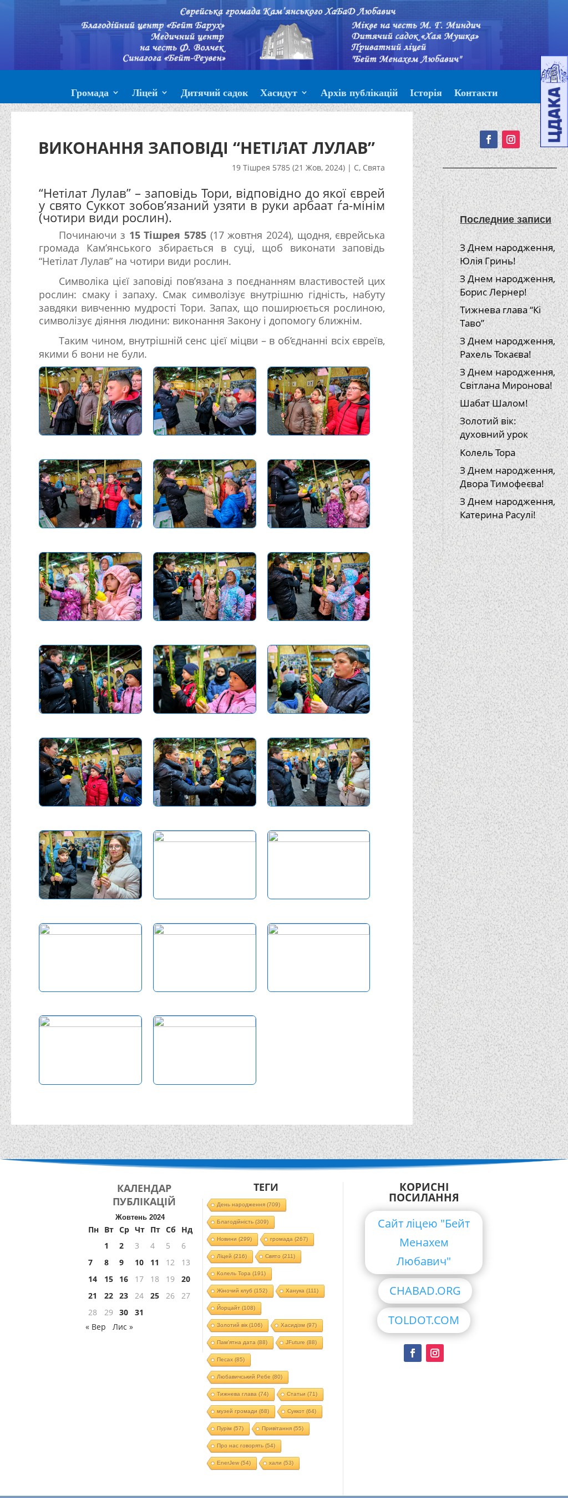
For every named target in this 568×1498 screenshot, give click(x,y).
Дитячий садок (214, 93)
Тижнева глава (242, 1394)
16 (123, 1279)
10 (139, 1262)
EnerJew (234, 1463)
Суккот (301, 1411)
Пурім (230, 1428)
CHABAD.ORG (425, 1290)
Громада (90, 93)
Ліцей (145, 93)
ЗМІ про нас (284, 120)
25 (154, 1295)
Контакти (476, 93)
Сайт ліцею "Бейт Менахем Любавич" (424, 1242)
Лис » (123, 1326)
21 (92, 1295)
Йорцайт (236, 1308)
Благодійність (242, 1222)
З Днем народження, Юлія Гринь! (507, 254)
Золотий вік (239, 1325)
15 (108, 1279)
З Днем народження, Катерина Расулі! (507, 508)
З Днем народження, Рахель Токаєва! (507, 347)
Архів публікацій (359, 93)
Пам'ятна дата (242, 1342)
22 (108, 1295)
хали (281, 1463)
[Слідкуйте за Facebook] (413, 1353)
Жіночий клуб (242, 1290)
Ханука (302, 1290)
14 (92, 1279)
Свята (374, 167)
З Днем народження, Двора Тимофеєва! (507, 477)
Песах (231, 1359)
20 (185, 1279)
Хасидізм (299, 1325)
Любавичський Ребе (249, 1377)
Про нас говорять (246, 1445)
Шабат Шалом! (494, 403)
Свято (280, 1256)
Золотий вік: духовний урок (494, 427)
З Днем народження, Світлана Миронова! (507, 378)
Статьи (302, 1394)
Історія (426, 93)
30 (123, 1312)
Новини (234, 1239)
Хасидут (278, 93)
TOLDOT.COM (423, 1319)
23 (123, 1295)
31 (139, 1312)
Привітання (282, 1428)
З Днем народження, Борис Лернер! (507, 285)
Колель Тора (487, 452)
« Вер (95, 1326)
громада (289, 1239)
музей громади (243, 1411)
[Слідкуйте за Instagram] (435, 1353)
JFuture (301, 1342)
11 (154, 1262)
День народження (248, 1204)
